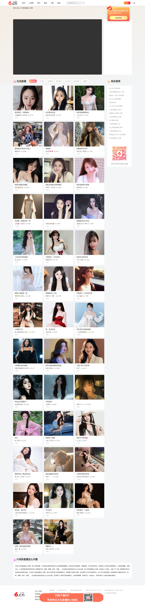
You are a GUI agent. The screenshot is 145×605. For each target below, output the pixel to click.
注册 (134, 3)
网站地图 (37, 596)
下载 (52, 3)
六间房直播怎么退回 (115, 110)
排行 (38, 3)
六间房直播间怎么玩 (115, 131)
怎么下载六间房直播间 (116, 106)
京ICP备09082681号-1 (76, 590)
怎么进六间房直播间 (115, 99)
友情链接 (37, 594)
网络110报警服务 (54, 596)
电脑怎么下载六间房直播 (116, 95)
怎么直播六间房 (113, 120)
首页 (23, 3)
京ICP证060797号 (62, 590)
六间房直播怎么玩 (114, 124)
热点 (18, 8)
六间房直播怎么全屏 (115, 117)
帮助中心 (37, 599)
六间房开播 (112, 102)
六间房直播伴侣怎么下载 (116, 92)
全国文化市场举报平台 (76, 596)
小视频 (31, 3)
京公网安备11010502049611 (93, 593)
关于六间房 (38, 591)
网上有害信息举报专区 (111, 593)
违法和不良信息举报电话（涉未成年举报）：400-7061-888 (65, 598)
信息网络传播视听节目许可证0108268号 (60, 593)
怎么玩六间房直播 (114, 88)
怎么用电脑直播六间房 (116, 127)
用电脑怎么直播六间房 (116, 113)
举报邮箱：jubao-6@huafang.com (95, 596)
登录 (127, 3)
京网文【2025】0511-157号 (93, 590)
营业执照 (52, 590)
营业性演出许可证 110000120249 (114, 590)
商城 (45, 3)
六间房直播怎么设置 (115, 138)
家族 (58, 3)
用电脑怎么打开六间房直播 (117, 134)
